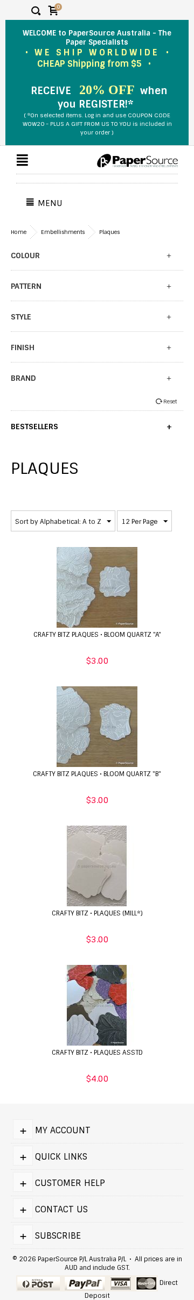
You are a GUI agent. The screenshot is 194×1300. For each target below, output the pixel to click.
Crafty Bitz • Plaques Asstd (97, 1052)
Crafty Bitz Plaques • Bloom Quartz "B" (97, 774)
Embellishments (63, 232)
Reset (170, 401)
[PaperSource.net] (137, 161)
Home (18, 232)
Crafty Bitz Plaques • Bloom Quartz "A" (97, 634)
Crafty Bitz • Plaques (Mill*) (97, 913)
